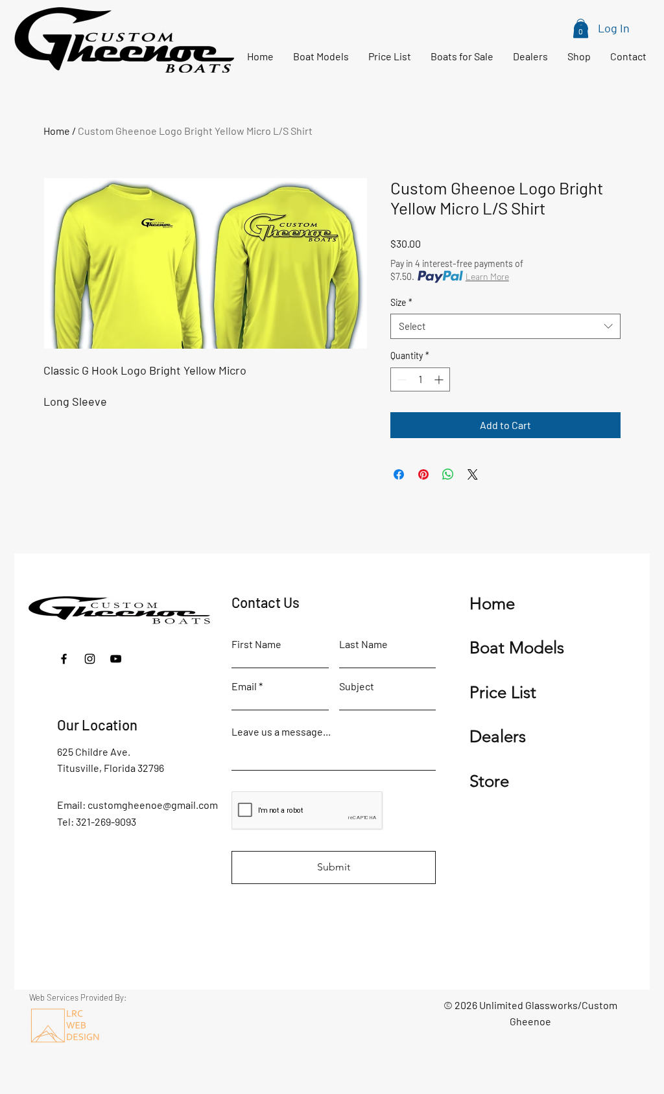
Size (401, 302)
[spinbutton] (420, 379)
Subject (356, 686)
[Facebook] (64, 659)
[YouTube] (116, 659)
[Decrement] (400, 379)
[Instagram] (90, 659)
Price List (502, 692)
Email (244, 686)
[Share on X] (472, 474)
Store (489, 781)
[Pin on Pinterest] (423, 474)
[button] (581, 28)
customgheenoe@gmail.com (153, 804)
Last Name (363, 644)
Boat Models (516, 648)
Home (56, 130)
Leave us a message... (281, 732)
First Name (256, 644)
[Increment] (440, 379)
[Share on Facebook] (399, 474)
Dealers (497, 737)
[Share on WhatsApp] (448, 474)
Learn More (487, 276)
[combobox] (505, 326)
